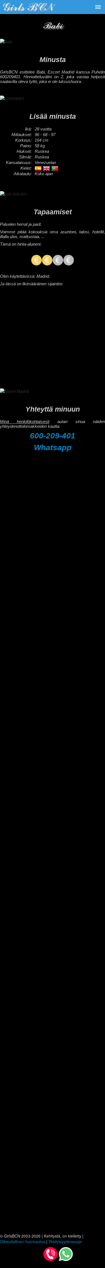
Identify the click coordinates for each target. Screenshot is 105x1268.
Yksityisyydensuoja (65, 1241)
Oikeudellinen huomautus (22, 1241)
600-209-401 (52, 435)
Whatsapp (52, 447)
